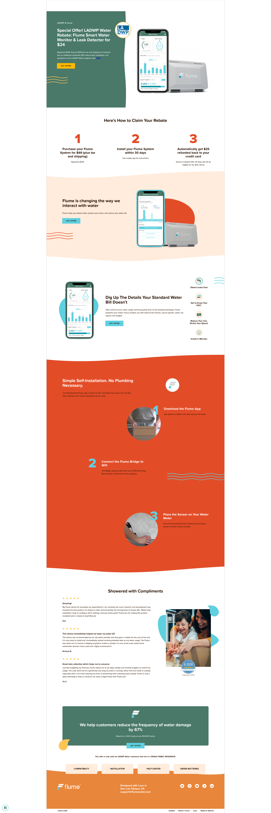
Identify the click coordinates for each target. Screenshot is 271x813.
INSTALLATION (117, 769)
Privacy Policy (184, 811)
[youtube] (197, 786)
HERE (98, 58)
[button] (199, 283)
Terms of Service (207, 811)
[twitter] (182, 786)
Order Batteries (189, 769)
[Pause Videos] (5, 808)
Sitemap (172, 811)
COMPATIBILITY (81, 769)
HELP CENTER (153, 769)
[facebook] (204, 786)
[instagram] (190, 786)
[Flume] (69, 787)
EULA (195, 811)
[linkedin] (212, 786)
